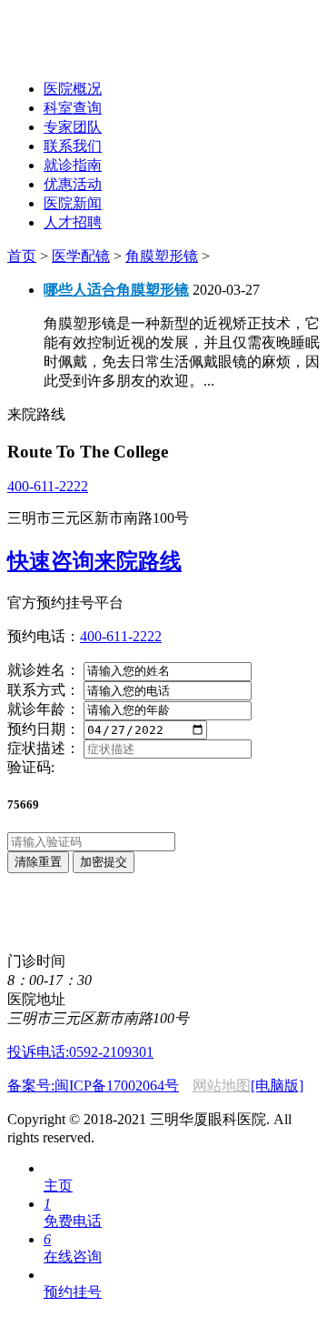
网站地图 (222, 1085)
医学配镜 (81, 256)
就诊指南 (73, 165)
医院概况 (73, 88)
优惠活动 (73, 184)
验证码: (30, 767)
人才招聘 (73, 222)
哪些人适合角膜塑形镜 (116, 289)
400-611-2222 (47, 486)
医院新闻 (73, 203)
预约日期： (43, 729)
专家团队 (73, 127)
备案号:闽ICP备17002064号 (93, 1085)
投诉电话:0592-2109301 (80, 1052)
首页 (21, 256)
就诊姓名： (43, 670)
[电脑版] (277, 1085)
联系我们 (73, 146)
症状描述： (43, 748)
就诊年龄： (43, 709)
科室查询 (73, 108)
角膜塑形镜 (161, 256)
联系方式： (43, 690)
